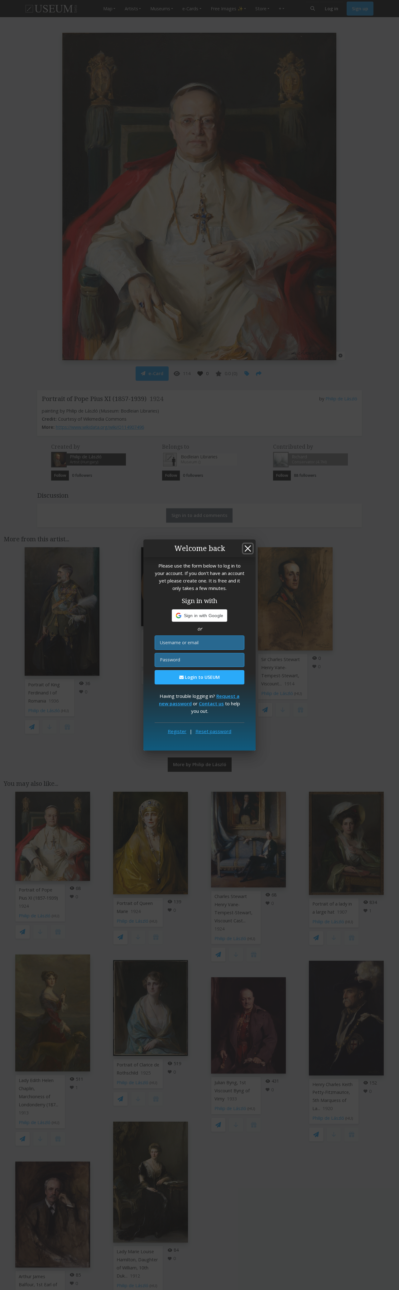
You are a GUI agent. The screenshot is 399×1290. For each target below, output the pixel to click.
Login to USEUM (202, 677)
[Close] (247, 548)
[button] (200, 615)
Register (177, 731)
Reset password (213, 731)
